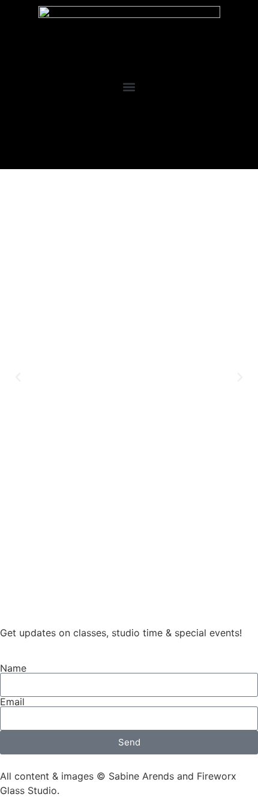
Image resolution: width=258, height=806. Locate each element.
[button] (129, 87)
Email (12, 701)
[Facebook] (115, 147)
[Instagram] (143, 147)
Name (13, 668)
